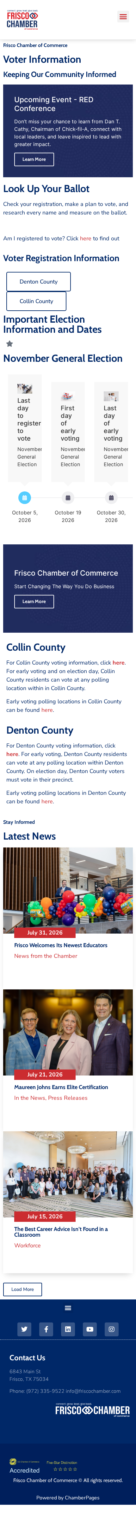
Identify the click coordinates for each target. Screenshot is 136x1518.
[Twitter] (24, 1329)
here (85, 238)
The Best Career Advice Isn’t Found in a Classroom (61, 1232)
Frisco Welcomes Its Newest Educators (61, 945)
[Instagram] (112, 1329)
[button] (123, 17)
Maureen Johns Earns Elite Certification (61, 1087)
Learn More (34, 601)
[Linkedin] (68, 1329)
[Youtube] (90, 1329)
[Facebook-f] (46, 1329)
